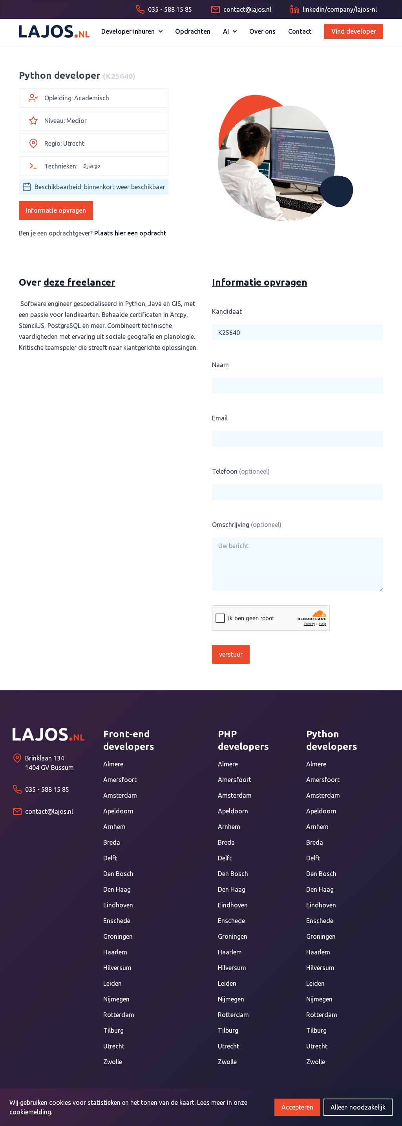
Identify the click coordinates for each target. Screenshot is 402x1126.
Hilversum (117, 967)
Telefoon (241, 471)
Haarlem (115, 952)
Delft (110, 858)
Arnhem (114, 826)
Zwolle (112, 1061)
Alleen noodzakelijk (358, 1107)
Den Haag (117, 889)
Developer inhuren (128, 31)
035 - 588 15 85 (47, 789)
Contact (300, 31)
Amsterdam (120, 795)
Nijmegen (116, 999)
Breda (111, 842)
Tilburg (113, 1030)
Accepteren (297, 1107)
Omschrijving (246, 524)
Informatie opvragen (56, 210)
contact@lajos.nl (49, 811)
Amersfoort (120, 779)
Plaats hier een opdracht (130, 233)
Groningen (118, 936)
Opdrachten (192, 31)
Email (220, 418)
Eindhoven (118, 905)
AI (226, 31)
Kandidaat (227, 311)
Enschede (116, 920)
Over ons (262, 31)
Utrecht (113, 1046)
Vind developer (353, 31)
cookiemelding (30, 1111)
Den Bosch (118, 873)
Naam (220, 364)
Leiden (112, 983)
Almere (113, 764)
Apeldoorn (118, 811)
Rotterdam (118, 1014)
